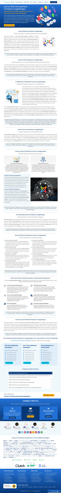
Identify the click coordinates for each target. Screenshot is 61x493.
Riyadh (13, 452)
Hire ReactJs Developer (22, 477)
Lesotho (11, 448)
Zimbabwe (11, 457)
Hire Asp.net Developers (22, 480)
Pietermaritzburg (10, 454)
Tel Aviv (17, 446)
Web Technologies (29, 486)
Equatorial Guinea (23, 443)
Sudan (29, 454)
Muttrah (47, 449)
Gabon (39, 443)
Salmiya (4, 448)
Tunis (15, 455)
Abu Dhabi (19, 455)
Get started (9, 362)
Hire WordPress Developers (23, 478)
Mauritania (43, 448)
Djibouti (13, 443)
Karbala (46, 445)
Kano (33, 449)
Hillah (44, 445)
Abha (39, 451)
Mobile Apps (36, 486)
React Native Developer (35, 477)
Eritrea (28, 443)
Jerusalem (13, 446)
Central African (34, 442)
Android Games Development (36, 480)
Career (50, 486)
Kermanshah (19, 445)
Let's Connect (54, 2)
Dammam (45, 451)
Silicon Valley (31, 491)
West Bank (8, 451)
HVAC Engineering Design (50, 480)
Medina (7, 452)
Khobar (55, 451)
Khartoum (32, 454)
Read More (12, 417)
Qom (25, 445)
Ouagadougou (49, 440)
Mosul (51, 445)
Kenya (26, 446)
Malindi (37, 446)
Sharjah (37, 455)
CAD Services (41, 486)
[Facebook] (19, 432)
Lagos (35, 449)
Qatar (11, 451)
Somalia (37, 452)
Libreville (43, 443)
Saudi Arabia (35, 451)
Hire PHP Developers (22, 474)
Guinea (54, 443)
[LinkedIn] (27, 432)
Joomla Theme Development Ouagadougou (13, 143)
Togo (9, 455)
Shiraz (28, 445)
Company (23, 486)
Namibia (15, 449)
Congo (44, 442)
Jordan (23, 446)
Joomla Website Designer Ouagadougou (47, 54)
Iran (10, 445)
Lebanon (7, 448)
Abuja (28, 449)
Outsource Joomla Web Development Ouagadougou (13, 333)
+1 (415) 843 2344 (7, 486)
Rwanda (19, 451)
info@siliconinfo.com (48, 414)
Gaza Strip (4, 451)
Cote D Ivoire (5, 443)
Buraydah (41, 451)
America (42, 459)
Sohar (51, 449)
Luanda (13, 440)
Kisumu (34, 446)
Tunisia (12, 455)
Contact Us (54, 486)
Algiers (8, 440)
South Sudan (24, 454)
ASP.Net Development (8, 477)
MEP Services (48, 477)
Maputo (12, 449)
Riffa (29, 440)
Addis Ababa (36, 443)
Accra (52, 443)
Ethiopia (32, 443)
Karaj (16, 445)
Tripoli (20, 448)
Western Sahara (48, 455)
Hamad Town (20, 440)
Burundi (52, 440)
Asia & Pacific (28, 459)
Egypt (16, 443)
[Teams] (39, 432)
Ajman (23, 455)
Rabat (4, 449)
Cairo (18, 443)
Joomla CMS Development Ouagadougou (12, 74)
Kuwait (48, 446)
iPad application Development (36, 478)
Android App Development (36, 474)
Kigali (22, 451)
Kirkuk (48, 445)
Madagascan (33, 448)
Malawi (36, 448)
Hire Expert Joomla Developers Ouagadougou (47, 230)
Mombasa (39, 446)
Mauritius (47, 448)
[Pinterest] (30, 432)
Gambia (46, 443)
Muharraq (27, 440)
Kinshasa (51, 442)
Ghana (49, 443)
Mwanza (7, 455)
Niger (22, 449)
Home (19, 486)
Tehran (32, 445)
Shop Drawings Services (49, 478)
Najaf (53, 445)
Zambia (4, 457)
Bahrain (16, 440)
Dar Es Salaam (47, 454)
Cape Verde (15, 442)
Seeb (49, 449)
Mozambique (7, 449)
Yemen (53, 455)
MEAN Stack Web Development (10, 474)
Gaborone (39, 440)
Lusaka (8, 457)
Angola (10, 440)
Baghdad (37, 445)
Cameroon (5, 442)
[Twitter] (22, 432)
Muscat (45, 449)
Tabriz (30, 445)
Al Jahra (51, 446)
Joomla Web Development (9, 481)
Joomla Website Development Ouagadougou (12, 53)
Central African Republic (27, 442)
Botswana (35, 440)
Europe (35, 459)
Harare (15, 457)
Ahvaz (12, 445)
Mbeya (4, 455)
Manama (24, 440)
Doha (17, 451)
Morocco (51, 448)
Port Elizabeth (15, 454)
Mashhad (23, 445)
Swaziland (36, 454)
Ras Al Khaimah (33, 455)
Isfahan (14, 445)
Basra (40, 445)
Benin (32, 440)
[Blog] (33, 432)
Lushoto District (54, 454)
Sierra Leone (30, 452)
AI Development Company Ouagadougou (11, 119)
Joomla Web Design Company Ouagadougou (12, 312)
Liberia (14, 448)
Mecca (4, 452)
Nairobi (42, 446)
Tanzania (42, 454)
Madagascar (24, 448)
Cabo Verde (20, 442)
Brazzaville (47, 442)
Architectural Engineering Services (51, 474)
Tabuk (16, 452)
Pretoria (18, 454)
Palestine (55, 449)
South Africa (42, 452)
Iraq (34, 445)
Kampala (43, 455)
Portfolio (46, 486)
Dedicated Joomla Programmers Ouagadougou (12, 207)
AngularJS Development (8, 480)
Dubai (27, 455)
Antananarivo (29, 448)
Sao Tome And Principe (28, 451)
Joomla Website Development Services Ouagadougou (13, 270)
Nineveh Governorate (6, 446)
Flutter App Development (36, 481)
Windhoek (19, 449)
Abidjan (10, 443)
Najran (9, 452)
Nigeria (25, 449)
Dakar (21, 452)
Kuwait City (53, 446)
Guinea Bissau (6, 445)
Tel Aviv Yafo (20, 446)
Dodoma (50, 454)
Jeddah (48, 451)
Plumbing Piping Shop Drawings (50, 481)
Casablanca (55, 448)
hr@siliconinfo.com (30, 414)
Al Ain (25, 455)
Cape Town (50, 452)
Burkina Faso (43, 440)
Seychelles (25, 452)
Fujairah (29, 455)
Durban (54, 452)
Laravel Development (8, 478)
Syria (39, 454)
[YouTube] (36, 432)
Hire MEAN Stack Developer (23, 481)
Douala (9, 442)
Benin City (30, 449)
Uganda (39, 455)
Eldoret (29, 446)
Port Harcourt (38, 449)
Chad (38, 442)
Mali (39, 448)
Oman (42, 449)
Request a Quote (9, 25)
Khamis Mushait (51, 451)
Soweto (21, 454)
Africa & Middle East (18, 459)
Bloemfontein (47, 452)
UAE (17, 455)
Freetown (34, 452)
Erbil (41, 445)
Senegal (18, 452)
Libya (18, 448)
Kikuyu (32, 446)
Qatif (11, 452)
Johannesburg (5, 454)
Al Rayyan (14, 451)
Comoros (41, 442)
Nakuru (45, 446)
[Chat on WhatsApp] (41, 432)
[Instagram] (25, 432)
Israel (11, 446)
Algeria (4, 440)
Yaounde (11, 442)
